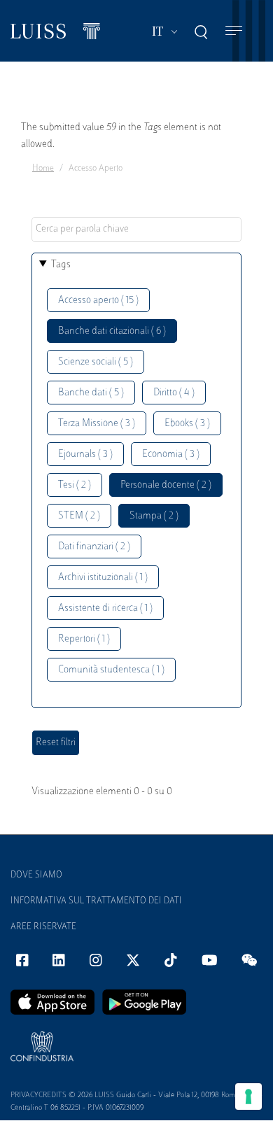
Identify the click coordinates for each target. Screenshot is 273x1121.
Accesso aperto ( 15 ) (98, 300)
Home (43, 168)
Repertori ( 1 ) (84, 639)
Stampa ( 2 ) (154, 516)
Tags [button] (61, 265)
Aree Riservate (43, 927)
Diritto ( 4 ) (174, 393)
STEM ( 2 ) (79, 516)
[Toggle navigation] (233, 31)
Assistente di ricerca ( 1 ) (105, 608)
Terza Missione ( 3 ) (96, 423)
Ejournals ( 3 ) (85, 454)
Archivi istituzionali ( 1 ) (103, 577)
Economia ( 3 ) (171, 454)
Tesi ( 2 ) (74, 485)
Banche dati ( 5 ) (91, 393)
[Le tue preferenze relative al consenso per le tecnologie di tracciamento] (248, 1096)
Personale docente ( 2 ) (165, 485)
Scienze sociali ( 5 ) (95, 362)
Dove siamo (36, 875)
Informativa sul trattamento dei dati (96, 901)
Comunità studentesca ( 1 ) (111, 670)
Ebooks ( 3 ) (187, 423)
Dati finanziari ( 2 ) (94, 547)
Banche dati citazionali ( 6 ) (112, 331)
